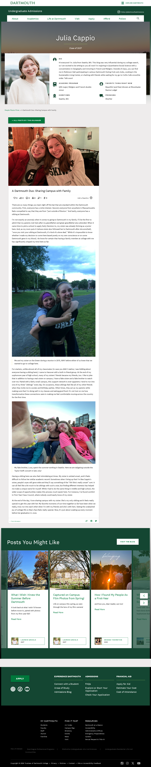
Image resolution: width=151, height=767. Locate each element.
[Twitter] (132, 763)
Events (67, 734)
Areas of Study (61, 687)
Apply (91, 18)
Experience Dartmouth (67, 676)
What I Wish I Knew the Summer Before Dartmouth (25, 598)
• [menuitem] (49, 763)
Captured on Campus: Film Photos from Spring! (68, 596)
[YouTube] (138, 763)
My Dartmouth (49, 721)
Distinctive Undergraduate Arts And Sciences (79, 749)
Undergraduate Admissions (25, 11)
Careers (88, 737)
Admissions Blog (62, 691)
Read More (16, 619)
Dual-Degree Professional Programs (40, 749)
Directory (68, 731)
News (67, 737)
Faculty (43, 728)
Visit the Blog (127, 542)
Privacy (54, 763)
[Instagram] (127, 763)
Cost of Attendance (126, 691)
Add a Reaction (83, 198)
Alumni (43, 734)
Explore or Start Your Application (96, 689)
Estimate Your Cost (126, 687)
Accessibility (90, 728)
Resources (91, 721)
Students (44, 725)
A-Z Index (68, 725)
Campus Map (70, 728)
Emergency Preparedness (95, 734)
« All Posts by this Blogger (26, 120)
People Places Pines (12, 110)
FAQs (88, 683)
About (15, 18)
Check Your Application (97, 694)
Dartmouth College (23, 3)
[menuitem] (68, 686)
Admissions (91, 676)
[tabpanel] (53, 156)
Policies (63, 763)
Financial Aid (123, 676)
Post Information (16, 522)
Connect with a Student (66, 683)
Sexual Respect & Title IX (95, 739)
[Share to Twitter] (96, 521)
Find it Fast (71, 721)
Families (44, 737)
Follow (122, 18)
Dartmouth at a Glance (94, 725)
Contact (72, 763)
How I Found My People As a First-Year (111, 596)
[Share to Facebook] (91, 521)
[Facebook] (122, 763)
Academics (32, 18)
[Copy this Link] (86, 521)
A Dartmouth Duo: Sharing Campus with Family (38, 110)
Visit (77, 18)
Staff (42, 731)
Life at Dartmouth (56, 18)
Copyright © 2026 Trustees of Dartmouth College (29, 763)
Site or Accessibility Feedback (89, 763)
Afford (106, 18)
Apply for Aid (123, 683)
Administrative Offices (94, 731)
